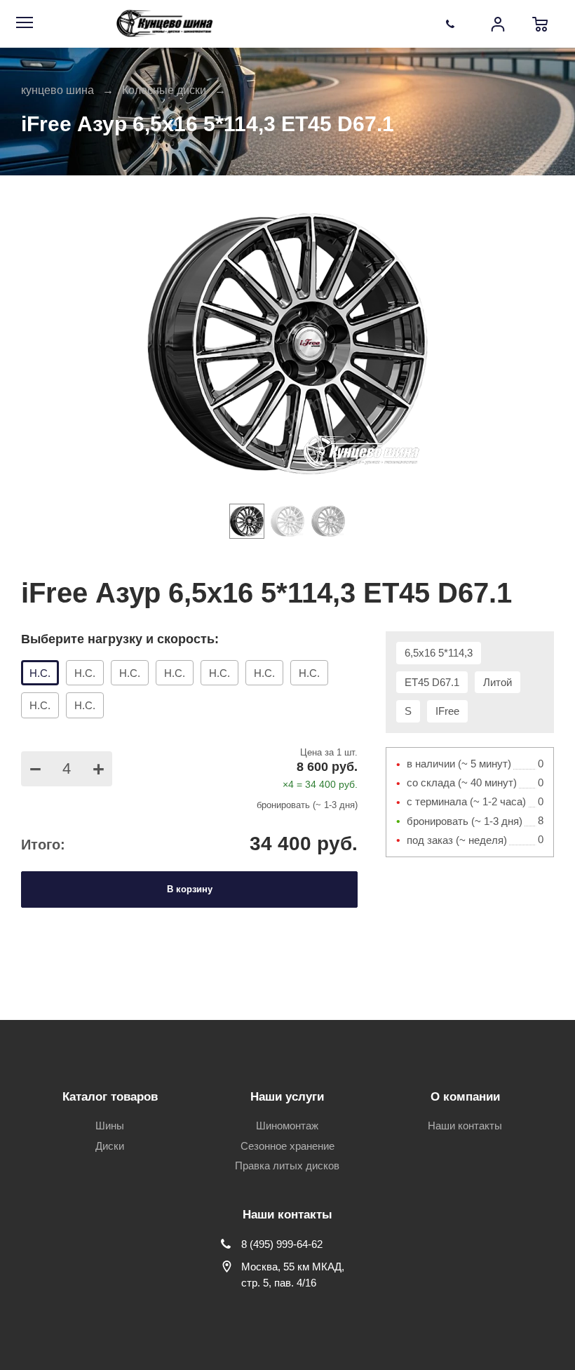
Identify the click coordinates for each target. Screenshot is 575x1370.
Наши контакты (465, 1125)
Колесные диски (164, 90)
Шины (109, 1125)
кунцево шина (57, 90)
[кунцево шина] (166, 23)
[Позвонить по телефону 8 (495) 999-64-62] (456, 23)
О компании (465, 1096)
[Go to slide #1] (246, 521)
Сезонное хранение (287, 1146)
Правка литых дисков (287, 1165)
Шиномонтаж (287, 1125)
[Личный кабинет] (498, 23)
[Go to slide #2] (287, 521)
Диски (109, 1146)
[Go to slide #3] (328, 521)
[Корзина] (540, 23)
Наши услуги (287, 1096)
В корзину (189, 889)
